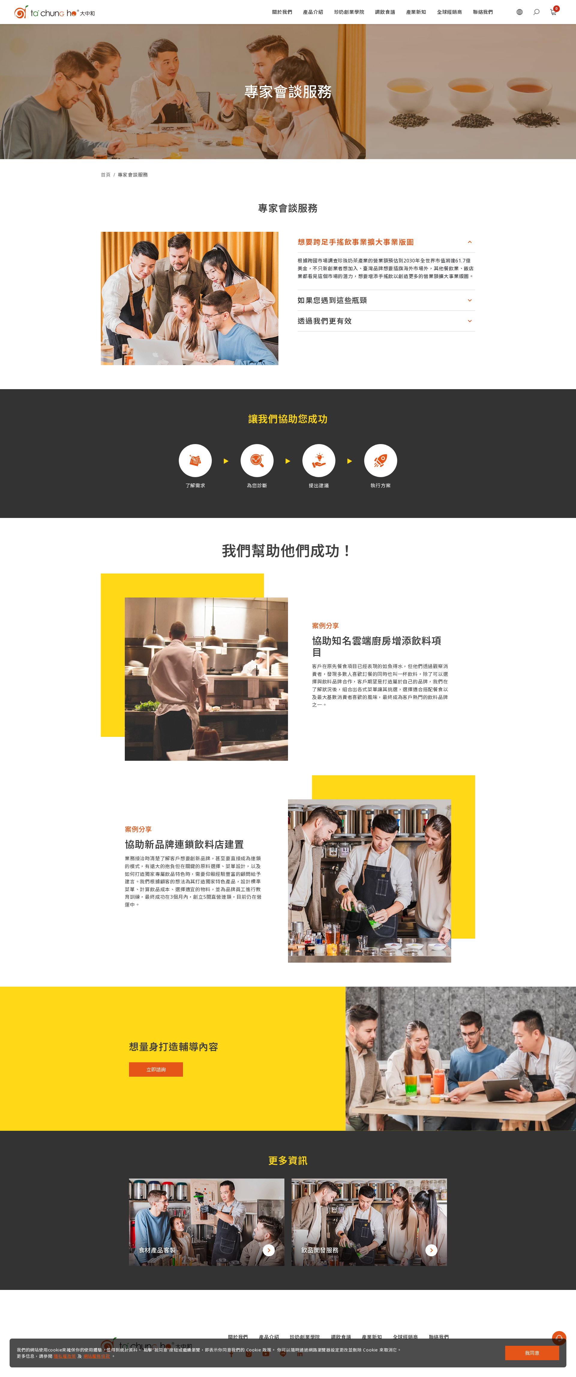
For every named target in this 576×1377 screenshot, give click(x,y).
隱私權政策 (65, 1356)
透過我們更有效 (325, 321)
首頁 (106, 174)
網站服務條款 (96, 1356)
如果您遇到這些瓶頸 (333, 300)
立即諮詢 (156, 1069)
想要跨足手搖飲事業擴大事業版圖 (356, 242)
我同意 (532, 1353)
